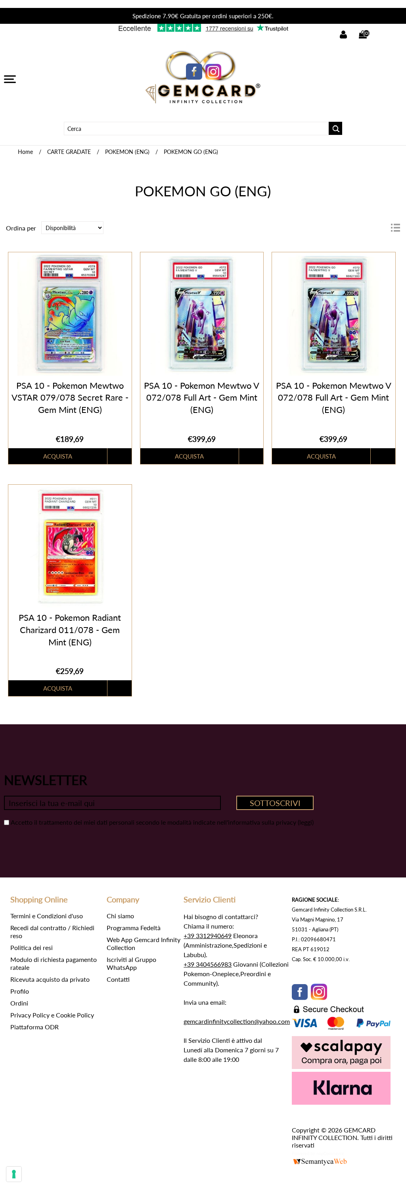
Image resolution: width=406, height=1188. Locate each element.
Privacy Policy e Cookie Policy (52, 1015)
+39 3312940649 (208, 935)
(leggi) (306, 822)
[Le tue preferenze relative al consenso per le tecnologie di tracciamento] (13, 1174)
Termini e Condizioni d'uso (46, 915)
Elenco (395, 227)
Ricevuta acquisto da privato (50, 979)
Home (25, 151)
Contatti (118, 979)
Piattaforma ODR (34, 1027)
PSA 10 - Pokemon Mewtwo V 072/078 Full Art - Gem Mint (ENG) (201, 397)
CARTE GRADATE (69, 151)
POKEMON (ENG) (127, 151)
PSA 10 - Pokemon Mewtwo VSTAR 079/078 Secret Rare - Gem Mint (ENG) (69, 397)
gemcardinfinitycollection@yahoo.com (237, 1021)
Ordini (19, 1003)
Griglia (381, 227)
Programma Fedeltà (134, 927)
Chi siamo (120, 915)
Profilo (19, 991)
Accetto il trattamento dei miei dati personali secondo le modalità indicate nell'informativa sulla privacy (153, 822)
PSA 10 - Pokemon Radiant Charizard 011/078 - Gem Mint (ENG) (70, 629)
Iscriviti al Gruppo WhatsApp (131, 963)
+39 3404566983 (208, 964)
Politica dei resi (31, 947)
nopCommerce (330, 1153)
